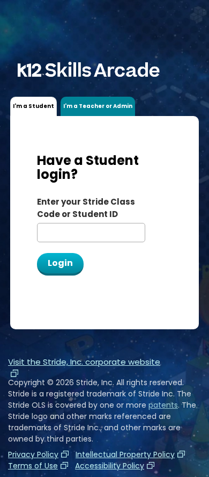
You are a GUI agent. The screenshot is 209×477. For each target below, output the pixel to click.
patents (163, 405)
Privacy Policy (33, 454)
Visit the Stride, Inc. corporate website (84, 361)
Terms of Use (33, 465)
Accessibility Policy (109, 465)
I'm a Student (33, 106)
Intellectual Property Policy (125, 454)
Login (60, 263)
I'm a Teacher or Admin (97, 106)
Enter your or (86, 208)
